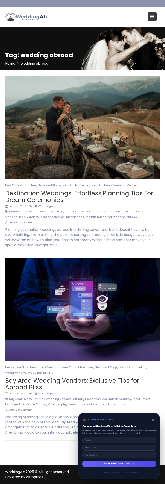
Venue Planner (36, 404)
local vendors (28, 217)
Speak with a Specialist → (119, 464)
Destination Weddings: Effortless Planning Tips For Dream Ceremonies (79, 196)
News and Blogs (49, 185)
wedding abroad (125, 217)
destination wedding (116, 399)
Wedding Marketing (75, 185)
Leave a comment (21, 222)
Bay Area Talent (20, 399)
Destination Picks (17, 367)
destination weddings (80, 211)
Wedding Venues (125, 185)
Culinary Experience (87, 399)
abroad (14, 211)
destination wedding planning (42, 211)
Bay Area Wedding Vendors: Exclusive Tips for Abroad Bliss (72, 383)
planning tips (75, 217)
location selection (52, 217)
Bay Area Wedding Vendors (52, 399)
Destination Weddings (45, 367)
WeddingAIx (46, 206)
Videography (57, 404)
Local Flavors (141, 399)
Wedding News (101, 185)
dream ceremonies (110, 211)
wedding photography (109, 404)
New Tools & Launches (20, 185)
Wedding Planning (40, 373)
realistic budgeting (99, 217)
